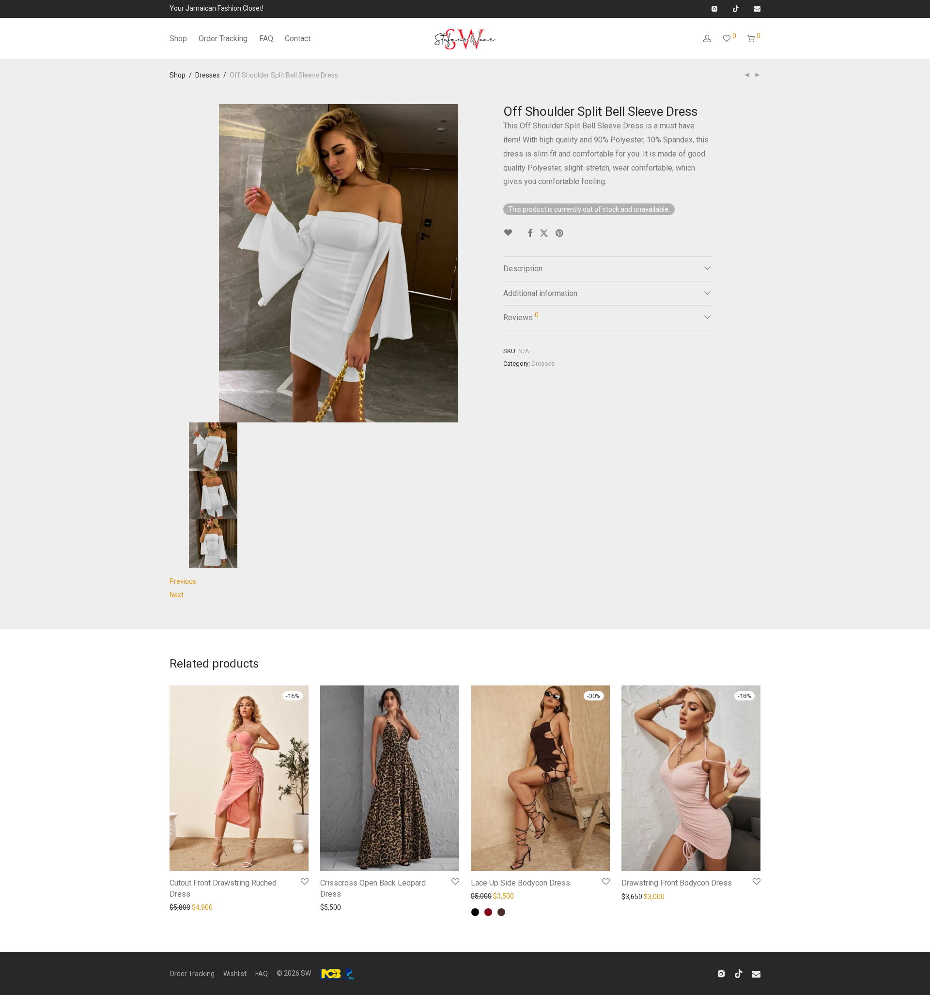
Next (177, 595)
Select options (188, 906)
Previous (183, 581)
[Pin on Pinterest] (560, 233)
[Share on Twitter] (544, 233)
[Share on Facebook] (529, 233)
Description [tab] (522, 268)
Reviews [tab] (521, 316)
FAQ (266, 38)
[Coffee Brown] (501, 912)
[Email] (757, 8)
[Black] (475, 912)
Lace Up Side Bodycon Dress (520, 882)
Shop (178, 38)
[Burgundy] (488, 912)
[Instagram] (714, 8)
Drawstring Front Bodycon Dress (676, 882)
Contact (297, 38)
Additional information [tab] (540, 293)
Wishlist (235, 974)
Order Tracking (223, 38)
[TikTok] (735, 8)
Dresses (207, 75)
